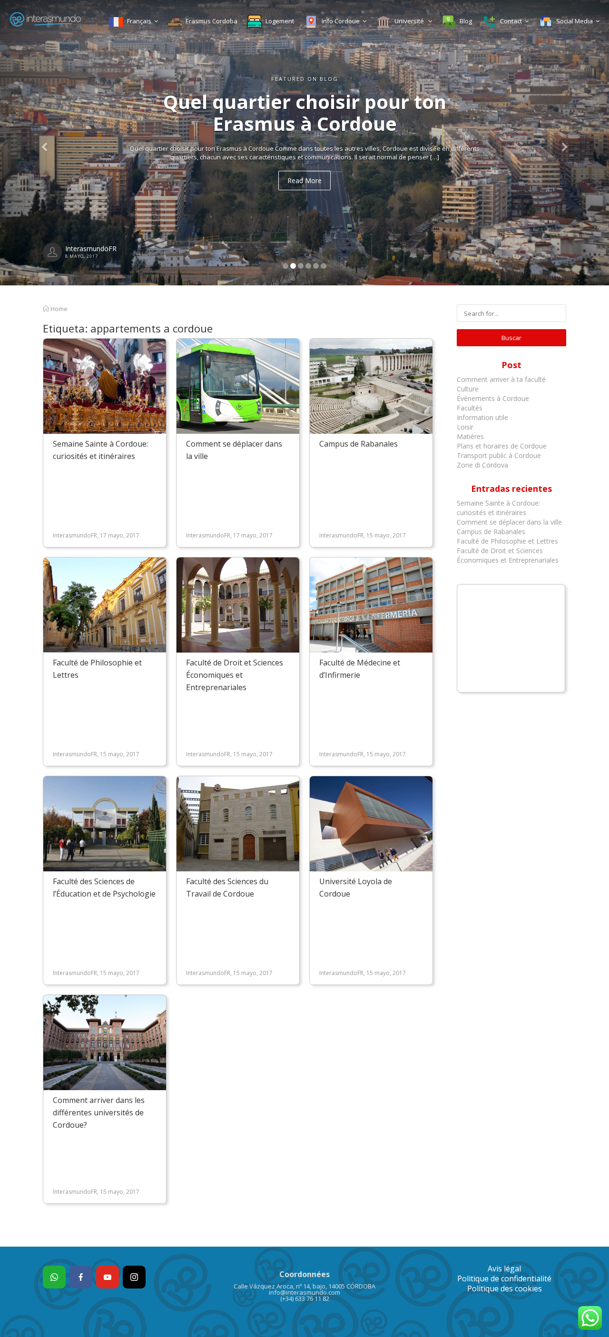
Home (58, 308)
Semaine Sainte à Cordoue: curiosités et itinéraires (498, 507)
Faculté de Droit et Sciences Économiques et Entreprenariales (234, 675)
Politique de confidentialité (504, 1278)
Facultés (469, 407)
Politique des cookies (504, 1288)
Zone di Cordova (482, 464)
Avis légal (504, 1268)
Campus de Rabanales (358, 444)
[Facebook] (80, 1277)
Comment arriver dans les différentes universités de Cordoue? (99, 1112)
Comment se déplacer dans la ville (509, 522)
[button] (45, 142)
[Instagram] (134, 1277)
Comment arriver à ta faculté (501, 379)
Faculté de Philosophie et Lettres (507, 541)
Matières (470, 436)
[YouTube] (107, 1277)
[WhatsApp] (54, 1277)
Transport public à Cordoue (499, 455)
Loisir (465, 426)
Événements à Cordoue (493, 398)
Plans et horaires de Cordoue (502, 445)
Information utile (482, 417)
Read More (304, 180)
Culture (468, 388)
